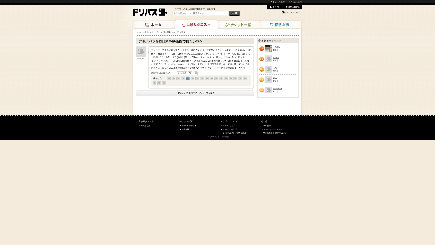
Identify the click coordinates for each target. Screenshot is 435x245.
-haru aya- (141, 58)
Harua (276, 57)
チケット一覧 (238, 25)
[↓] (196, 73)
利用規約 (267, 126)
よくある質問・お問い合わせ (234, 133)
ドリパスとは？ (279, 2)
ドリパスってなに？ (293, 12)
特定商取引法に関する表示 (274, 133)
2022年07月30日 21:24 (160, 73)
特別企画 (280, 25)
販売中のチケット (189, 126)
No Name (277, 88)
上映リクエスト (196, 24)
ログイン (276, 7)
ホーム (154, 25)
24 (190, 73)
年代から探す (146, 126)
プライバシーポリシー (272, 129)
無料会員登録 (294, 7)
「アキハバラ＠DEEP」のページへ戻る (195, 93)
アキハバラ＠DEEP (153, 41)
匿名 (275, 68)
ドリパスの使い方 (229, 129)
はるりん (277, 47)
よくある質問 (296, 2)
